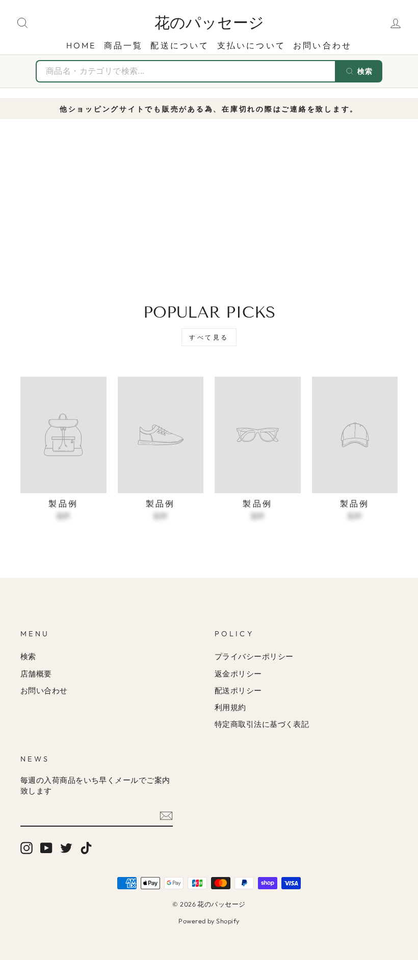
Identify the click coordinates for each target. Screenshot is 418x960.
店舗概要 (36, 674)
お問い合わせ (322, 45)
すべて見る (209, 337)
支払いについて (251, 45)
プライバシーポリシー (254, 656)
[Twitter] (66, 848)
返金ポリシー (238, 674)
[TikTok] (86, 848)
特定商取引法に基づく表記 (262, 724)
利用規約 (230, 707)
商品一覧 (123, 45)
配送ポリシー (238, 690)
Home (81, 45)
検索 (28, 656)
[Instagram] (26, 848)
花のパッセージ (209, 23)
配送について (179, 45)
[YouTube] (46, 848)
